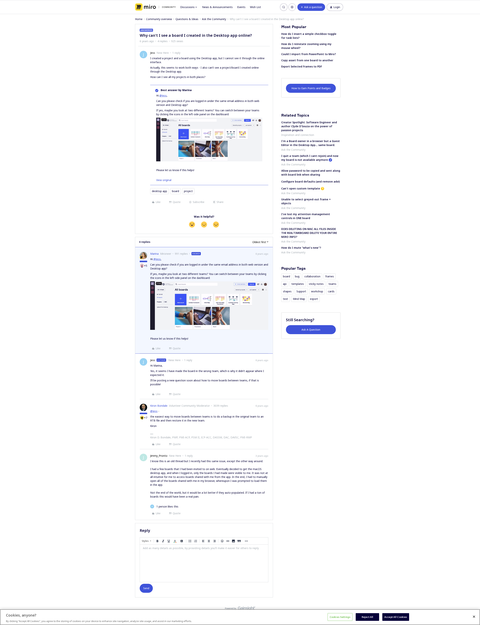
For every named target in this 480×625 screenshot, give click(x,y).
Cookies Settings (340, 616)
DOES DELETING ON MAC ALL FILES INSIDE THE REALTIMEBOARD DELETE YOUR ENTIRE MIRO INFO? (309, 233)
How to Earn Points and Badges (311, 88)
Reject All (367, 616)
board (175, 191)
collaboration (312, 276)
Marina (154, 253)
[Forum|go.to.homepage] (155, 7)
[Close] (474, 616)
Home (138, 19)
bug (297, 276)
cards (331, 291)
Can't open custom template (300, 188)
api (284, 284)
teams (332, 284)
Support (301, 291)
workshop (317, 291)
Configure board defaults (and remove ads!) (310, 181)
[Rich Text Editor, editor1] (204, 563)
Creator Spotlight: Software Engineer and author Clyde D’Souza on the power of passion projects (309, 126)
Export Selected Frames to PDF (301, 66)
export (314, 299)
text (285, 299)
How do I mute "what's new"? (301, 247)
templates (297, 284)
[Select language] (292, 7)
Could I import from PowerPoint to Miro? (308, 54)
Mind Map (299, 299)
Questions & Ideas (187, 19)
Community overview (159, 19)
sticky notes (316, 284)
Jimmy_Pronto (158, 455)
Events (241, 7)
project (188, 191)
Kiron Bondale (158, 405)
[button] (311, 7)
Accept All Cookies (395, 616)
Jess (152, 53)
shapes (287, 291)
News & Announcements (217, 7)
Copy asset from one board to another (307, 60)
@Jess (163, 95)
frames (329, 276)
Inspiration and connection (297, 135)
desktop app (159, 191)
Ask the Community (214, 19)
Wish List (255, 7)
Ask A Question (311, 329)
